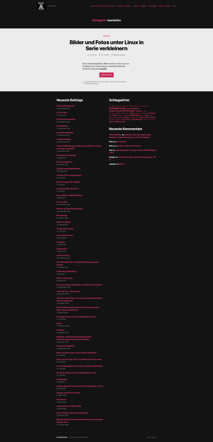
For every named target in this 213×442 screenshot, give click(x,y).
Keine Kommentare (119, 55)
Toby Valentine (115, 135)
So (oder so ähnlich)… (124, 6)
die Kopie (60, 330)
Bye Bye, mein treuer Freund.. (69, 393)
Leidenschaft (125, 115)
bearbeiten (88, 82)
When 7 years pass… (65, 278)
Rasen (137, 117)
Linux (102, 82)
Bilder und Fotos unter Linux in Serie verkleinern (107, 45)
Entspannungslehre (133, 108)
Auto (110, 106)
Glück (132, 113)
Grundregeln (62, 379)
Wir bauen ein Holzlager (66, 155)
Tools (149, 119)
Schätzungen (112, 119)
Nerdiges (143, 6)
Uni (123, 121)
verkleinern (122, 82)
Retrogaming (62, 215)
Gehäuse (144, 111)
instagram (152, 113)
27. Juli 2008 (105, 55)
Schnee (152, 117)
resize (111, 82)
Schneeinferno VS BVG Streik (69, 406)
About (174, 6)
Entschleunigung (144, 106)
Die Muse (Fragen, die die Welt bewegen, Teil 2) (76, 373)
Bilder (94, 82)
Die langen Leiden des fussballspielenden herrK (76, 317)
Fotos (98, 82)
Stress (127, 119)
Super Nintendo (136, 119)
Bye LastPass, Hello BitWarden (69, 195)
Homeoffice (144, 113)
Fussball (139, 111)
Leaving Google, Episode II (68, 189)
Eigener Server (125, 106)
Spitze (59, 323)
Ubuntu (116, 82)
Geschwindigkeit (125, 113)
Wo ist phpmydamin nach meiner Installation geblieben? (80, 366)
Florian (94, 55)
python (126, 117)
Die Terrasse (62, 202)
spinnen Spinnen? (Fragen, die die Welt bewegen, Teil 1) (80, 386)
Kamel (110, 115)
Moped (135, 6)
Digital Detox (62, 249)
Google (136, 113)
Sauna (147, 117)
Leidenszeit (134, 115)
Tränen (152, 119)
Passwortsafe (112, 117)
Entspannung (117, 108)
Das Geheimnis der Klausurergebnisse (73, 413)
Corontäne (61, 242)
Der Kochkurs (62, 126)
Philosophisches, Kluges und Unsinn (103, 6)
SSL (123, 119)
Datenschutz (118, 106)
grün (140, 113)
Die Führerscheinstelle (66, 119)
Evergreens (61, 399)
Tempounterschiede (65, 229)
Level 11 (142, 115)
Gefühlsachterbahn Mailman (68, 169)
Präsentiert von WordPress (78, 437)
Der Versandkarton (64, 162)
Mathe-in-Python (164, 6)
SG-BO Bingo (152, 6)
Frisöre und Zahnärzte (66, 346)
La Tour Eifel (62, 113)
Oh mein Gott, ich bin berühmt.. (69, 175)
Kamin (115, 115)
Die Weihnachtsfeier (65, 133)
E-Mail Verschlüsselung (66, 271)
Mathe (150, 115)
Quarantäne (132, 117)
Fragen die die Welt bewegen (122, 111)
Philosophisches (120, 117)
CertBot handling (64, 139)
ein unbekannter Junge (134, 106)
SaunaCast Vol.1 (63, 255)
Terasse (145, 119)
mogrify (106, 82)
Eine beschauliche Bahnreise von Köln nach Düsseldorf (79, 285)
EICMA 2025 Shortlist (66, 106)
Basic (113, 106)
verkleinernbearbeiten (91, 84)
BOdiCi (64, 437)
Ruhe (142, 117)
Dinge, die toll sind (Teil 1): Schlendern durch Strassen (79, 359)
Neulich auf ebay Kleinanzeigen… (70, 209)
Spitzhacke (118, 119)
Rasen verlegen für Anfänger (69, 182)
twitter (111, 122)
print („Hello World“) (65, 235)
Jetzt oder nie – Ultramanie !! (68, 291)
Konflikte (120, 115)
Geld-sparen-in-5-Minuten (115, 113)
